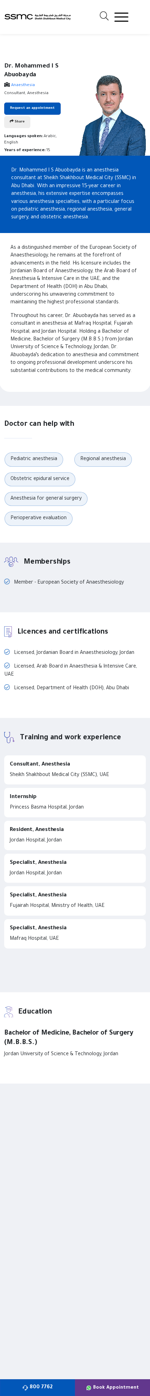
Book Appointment (116, 1387)
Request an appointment (32, 108)
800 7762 (41, 1387)
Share (19, 122)
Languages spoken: (23, 136)
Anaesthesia (23, 85)
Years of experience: (24, 150)
